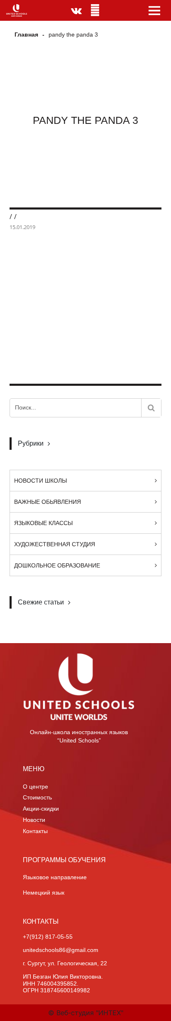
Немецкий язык (43, 892)
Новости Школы (40, 480)
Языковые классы (43, 523)
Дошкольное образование (57, 565)
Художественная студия (54, 544)
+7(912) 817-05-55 (48, 936)
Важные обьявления (47, 501)
